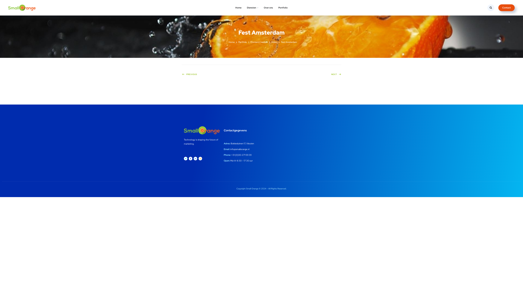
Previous (191, 74)
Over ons (268, 7)
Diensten (251, 7)
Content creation (259, 42)
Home (238, 7)
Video (274, 42)
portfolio (242, 42)
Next (334, 74)
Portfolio (283, 7)
